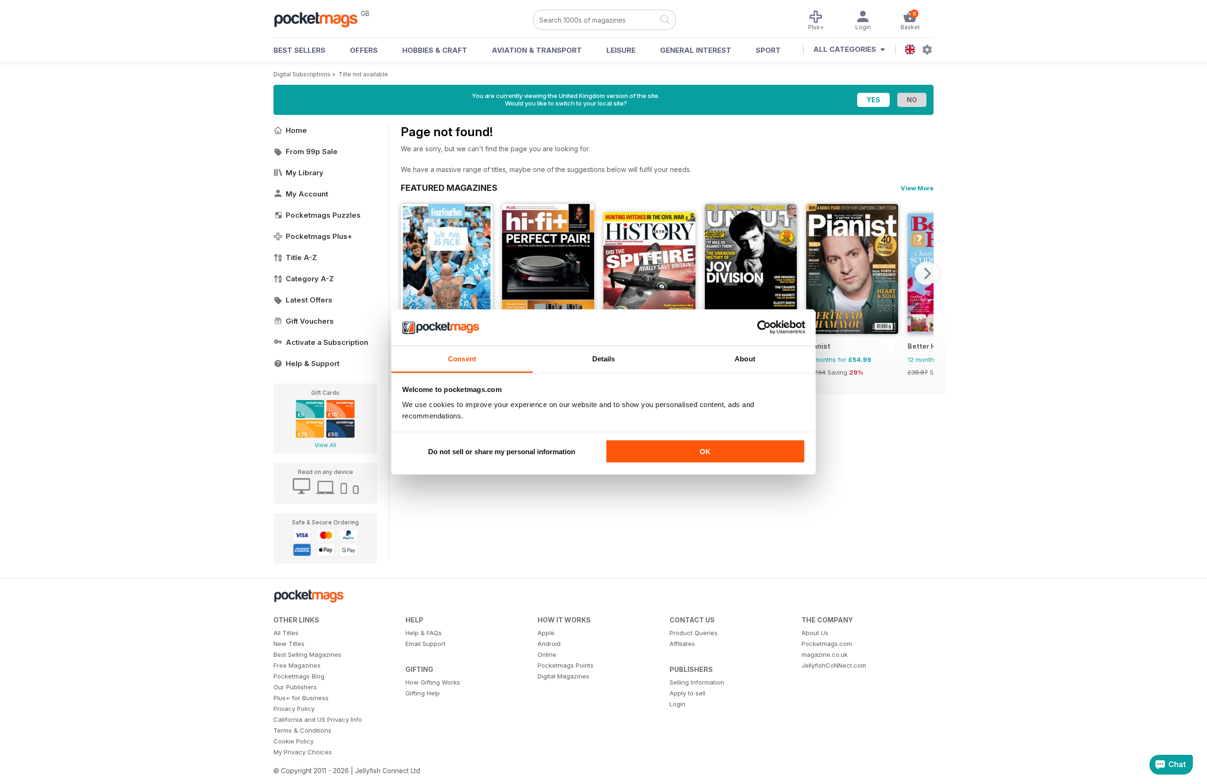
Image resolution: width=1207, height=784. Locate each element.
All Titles (285, 633)
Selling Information (697, 682)
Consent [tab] (462, 358)
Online (546, 654)
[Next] (926, 273)
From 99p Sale (312, 151)
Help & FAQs (423, 633)
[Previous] (408, 273)
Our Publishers (295, 687)
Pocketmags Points (565, 665)
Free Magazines (297, 665)
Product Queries (694, 633)
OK (705, 452)
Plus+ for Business (301, 698)
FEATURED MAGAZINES (449, 187)
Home (296, 130)
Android (549, 643)
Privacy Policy (293, 708)
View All (325, 445)
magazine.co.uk (825, 654)
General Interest (695, 50)
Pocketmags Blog (298, 676)
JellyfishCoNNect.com (834, 665)
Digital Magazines (563, 676)
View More (917, 188)
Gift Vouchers (310, 321)
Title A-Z (301, 257)
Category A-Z (310, 278)
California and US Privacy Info (317, 719)
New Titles (289, 643)
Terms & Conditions (302, 730)
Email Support (425, 643)
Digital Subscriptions (302, 74)
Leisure (621, 50)
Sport (768, 50)
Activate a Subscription (327, 342)
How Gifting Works (432, 682)
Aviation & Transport (537, 50)
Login (678, 704)
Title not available (363, 74)
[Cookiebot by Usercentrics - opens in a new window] (764, 327)
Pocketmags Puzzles (323, 215)
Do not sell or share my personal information (501, 452)
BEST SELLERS (299, 50)
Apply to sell (687, 693)
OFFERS (364, 50)
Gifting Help (422, 693)
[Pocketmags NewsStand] (320, 18)
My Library (304, 172)
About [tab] (745, 358)
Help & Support (312, 363)
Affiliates (682, 643)
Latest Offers (309, 299)
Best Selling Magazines (307, 654)
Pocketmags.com (827, 643)
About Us (815, 633)
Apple (545, 633)
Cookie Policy (293, 741)
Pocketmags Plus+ (319, 236)
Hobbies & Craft (434, 50)
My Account (307, 193)
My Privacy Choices (302, 752)
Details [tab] (603, 358)
